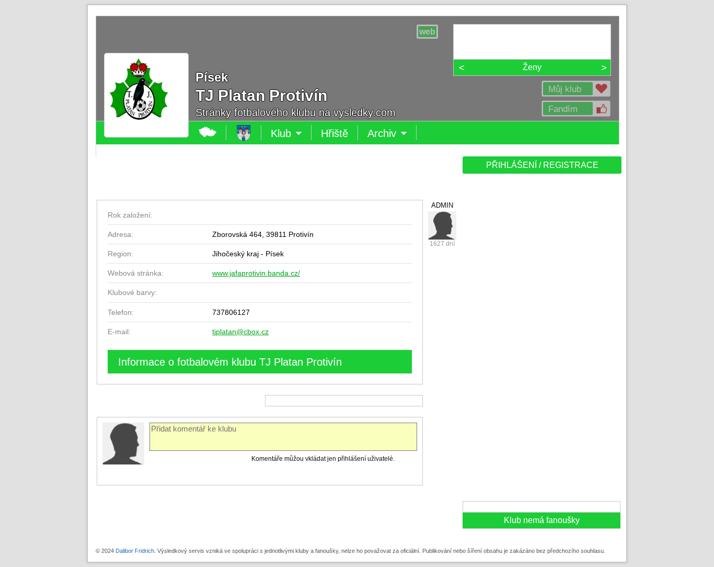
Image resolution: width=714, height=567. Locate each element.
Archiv (392, 134)
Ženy (532, 67)
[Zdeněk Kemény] (442, 225)
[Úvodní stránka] (243, 132)
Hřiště (334, 133)
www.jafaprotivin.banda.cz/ (256, 273)
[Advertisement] (541, 341)
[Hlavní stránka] (146, 129)
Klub (291, 134)
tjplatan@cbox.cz (240, 331)
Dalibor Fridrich (135, 551)
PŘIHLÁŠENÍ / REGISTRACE (542, 165)
